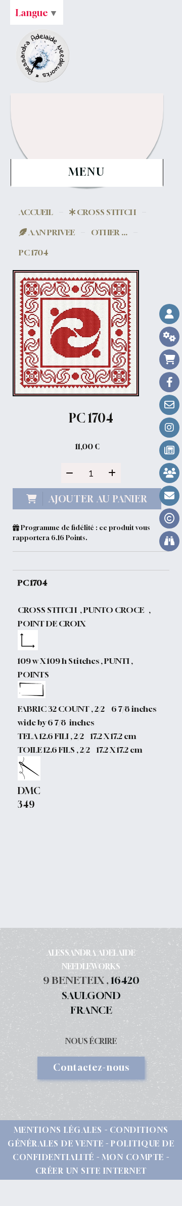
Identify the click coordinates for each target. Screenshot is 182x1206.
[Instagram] (169, 427)
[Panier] (169, 359)
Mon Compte (133, 1157)
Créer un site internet (91, 1170)
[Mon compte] (169, 314)
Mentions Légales (58, 1129)
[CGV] (169, 337)
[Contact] (169, 405)
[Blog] (169, 450)
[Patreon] (169, 473)
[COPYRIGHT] (169, 518)
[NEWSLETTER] (169, 496)
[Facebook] (169, 382)
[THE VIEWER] (169, 541)
